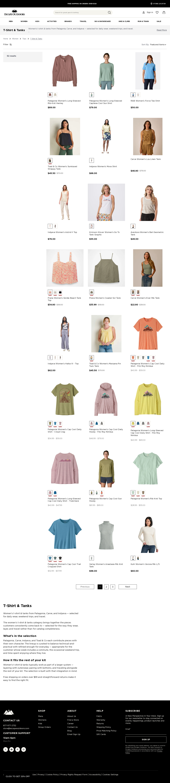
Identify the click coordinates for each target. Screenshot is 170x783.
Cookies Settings (110, 774)
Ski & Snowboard (102, 21)
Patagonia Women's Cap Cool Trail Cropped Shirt (64, 565)
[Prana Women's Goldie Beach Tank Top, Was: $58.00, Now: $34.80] (64, 268)
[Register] (144, 12)
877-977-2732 (9, 725)
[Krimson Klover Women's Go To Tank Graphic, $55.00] (106, 202)
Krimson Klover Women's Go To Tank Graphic (104, 233)
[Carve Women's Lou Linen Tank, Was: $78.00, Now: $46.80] (147, 136)
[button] (109, 12)
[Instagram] (23, 749)
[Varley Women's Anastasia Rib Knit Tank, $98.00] (106, 534)
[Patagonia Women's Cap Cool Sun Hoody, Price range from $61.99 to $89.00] (106, 468)
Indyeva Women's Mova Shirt (103, 166)
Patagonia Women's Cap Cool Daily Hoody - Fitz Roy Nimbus (106, 430)
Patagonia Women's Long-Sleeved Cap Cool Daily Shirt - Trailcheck (64, 500)
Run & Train (143, 21)
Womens (42, 720)
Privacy (41, 774)
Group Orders (44, 727)
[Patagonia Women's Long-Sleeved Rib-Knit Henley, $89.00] (64, 71)
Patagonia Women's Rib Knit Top (146, 499)
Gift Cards (101, 734)
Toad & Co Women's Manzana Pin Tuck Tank (105, 365)
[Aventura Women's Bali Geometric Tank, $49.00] (147, 202)
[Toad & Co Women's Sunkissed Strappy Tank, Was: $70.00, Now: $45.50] (64, 136)
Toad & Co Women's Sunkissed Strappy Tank (62, 167)
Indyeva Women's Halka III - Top (63, 364)
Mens (40, 716)
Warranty (100, 720)
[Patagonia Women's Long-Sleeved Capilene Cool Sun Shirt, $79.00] (106, 71)
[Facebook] (11, 749)
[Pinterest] (17, 749)
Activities (52, 21)
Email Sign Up (73, 734)
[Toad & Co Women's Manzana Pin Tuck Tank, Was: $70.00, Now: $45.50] (106, 333)
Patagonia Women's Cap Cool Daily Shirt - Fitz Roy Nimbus (147, 365)
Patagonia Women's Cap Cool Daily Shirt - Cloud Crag (64, 430)
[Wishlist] (157, 12)
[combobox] (83, 12)
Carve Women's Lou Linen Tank (146, 159)
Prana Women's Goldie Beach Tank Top (64, 299)
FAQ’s (99, 716)
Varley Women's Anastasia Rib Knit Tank (106, 565)
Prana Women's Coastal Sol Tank (105, 298)
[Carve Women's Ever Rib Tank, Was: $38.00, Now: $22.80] (147, 268)
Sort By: (145, 44)
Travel (83, 21)
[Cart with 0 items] (164, 12)
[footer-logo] (8, 714)
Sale (159, 21)
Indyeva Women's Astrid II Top (62, 232)
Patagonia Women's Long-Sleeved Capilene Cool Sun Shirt (105, 102)
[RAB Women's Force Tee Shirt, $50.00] (147, 71)
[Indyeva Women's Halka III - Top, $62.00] (64, 333)
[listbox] (158, 44)
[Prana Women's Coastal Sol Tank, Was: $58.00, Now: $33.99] (106, 268)
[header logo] (14, 12)
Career (70, 723)
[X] (5, 749)
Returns (100, 723)
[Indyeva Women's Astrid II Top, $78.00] (64, 202)
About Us (71, 716)
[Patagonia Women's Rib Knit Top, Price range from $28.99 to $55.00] (147, 468)
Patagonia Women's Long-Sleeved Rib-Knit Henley (64, 102)
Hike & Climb (124, 21)
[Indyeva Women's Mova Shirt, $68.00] (106, 136)
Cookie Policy (52, 774)
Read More (162, 30)
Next (127, 586)
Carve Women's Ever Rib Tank (145, 298)
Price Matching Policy (106, 731)
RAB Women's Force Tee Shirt (145, 101)
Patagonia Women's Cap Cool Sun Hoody (105, 500)
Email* (127, 729)
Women (24, 21)
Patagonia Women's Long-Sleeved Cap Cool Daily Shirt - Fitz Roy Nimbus (147, 432)
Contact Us (72, 727)
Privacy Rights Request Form (73, 774)
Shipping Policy (103, 727)
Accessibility (95, 774)
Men (11, 21)
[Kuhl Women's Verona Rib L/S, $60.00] (147, 534)
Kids (37, 21)
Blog (69, 731)
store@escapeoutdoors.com (16, 728)
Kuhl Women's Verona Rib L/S (145, 564)
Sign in (150, 12)
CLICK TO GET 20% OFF (18, 776)
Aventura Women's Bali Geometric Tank (147, 233)
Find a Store (73, 720)
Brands (68, 21)
